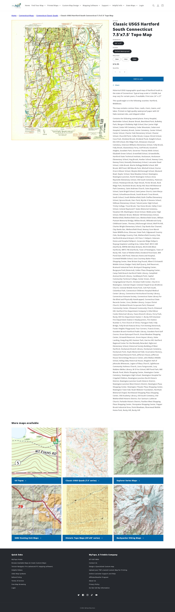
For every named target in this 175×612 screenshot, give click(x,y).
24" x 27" (118, 43)
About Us (92, 581)
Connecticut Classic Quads (47, 15)
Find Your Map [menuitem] (37, 5)
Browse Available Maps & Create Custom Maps (29, 563)
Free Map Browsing (19, 584)
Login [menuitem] (141, 5)
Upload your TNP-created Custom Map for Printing (108, 570)
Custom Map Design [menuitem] (70, 5)
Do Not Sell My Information (99, 588)
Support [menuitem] (105, 5)
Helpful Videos (17, 570)
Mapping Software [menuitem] (90, 5)
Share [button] (117, 85)
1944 (134, 59)
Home (14, 15)
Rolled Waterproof (122, 51)
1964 (117, 59)
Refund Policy (17, 577)
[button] (153, 5)
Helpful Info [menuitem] (117, 5)
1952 (126, 59)
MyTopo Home (17, 559)
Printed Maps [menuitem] (52, 5)
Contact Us (93, 563)
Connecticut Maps (26, 15)
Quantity (116, 68)
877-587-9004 (94, 559)
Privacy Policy (94, 584)
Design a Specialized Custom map (101, 566)
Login (14, 588)
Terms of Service (18, 581)
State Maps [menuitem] (130, 5)
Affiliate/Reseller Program (98, 577)
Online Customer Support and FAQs (102, 574)
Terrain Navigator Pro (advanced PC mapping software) (32, 566)
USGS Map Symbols (19, 574)
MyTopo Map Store (90, 608)
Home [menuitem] (27, 5)
